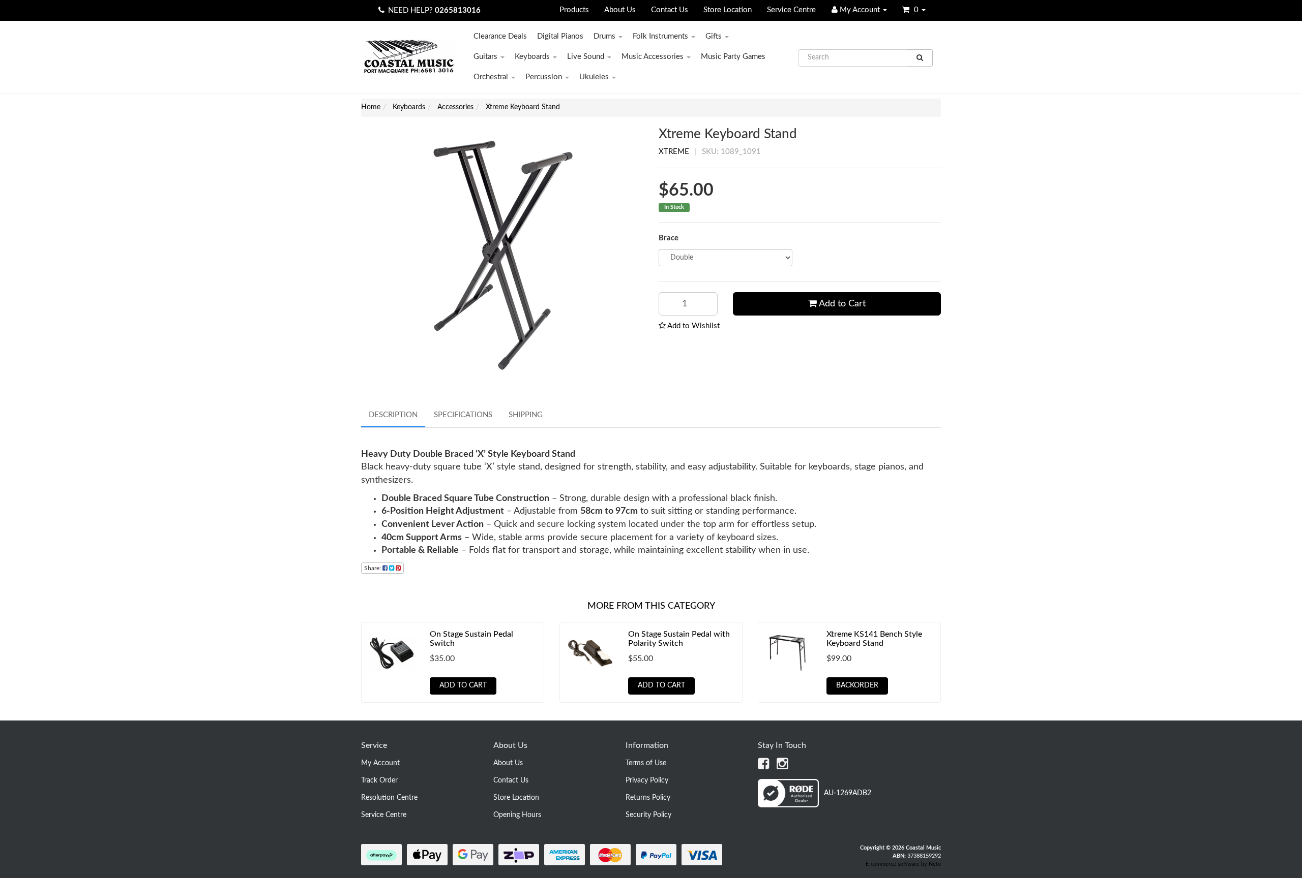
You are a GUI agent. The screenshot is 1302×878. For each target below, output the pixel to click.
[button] (689, 326)
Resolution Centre (389, 797)
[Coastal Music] (408, 56)
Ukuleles (595, 77)
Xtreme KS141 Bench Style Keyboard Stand (874, 638)
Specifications (463, 415)
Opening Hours (517, 815)
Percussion (544, 77)
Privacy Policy (647, 780)
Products (574, 10)
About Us (620, 10)
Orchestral (492, 77)
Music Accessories (654, 56)
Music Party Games (733, 56)
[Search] (920, 58)
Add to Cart (841, 303)
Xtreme (674, 151)
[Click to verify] (814, 805)
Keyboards (533, 56)
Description (393, 415)
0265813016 (458, 10)
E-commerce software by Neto (903, 864)
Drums (605, 36)
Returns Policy (648, 797)
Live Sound (586, 56)
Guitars (486, 56)
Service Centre (791, 10)
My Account (380, 763)
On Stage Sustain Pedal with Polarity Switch (679, 638)
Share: (373, 568)
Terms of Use (646, 763)
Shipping (526, 415)
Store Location (727, 10)
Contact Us (669, 10)
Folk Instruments (661, 36)
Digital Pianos (560, 36)
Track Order (379, 780)
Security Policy (648, 815)
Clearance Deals (500, 36)
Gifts (714, 36)
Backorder (857, 685)
